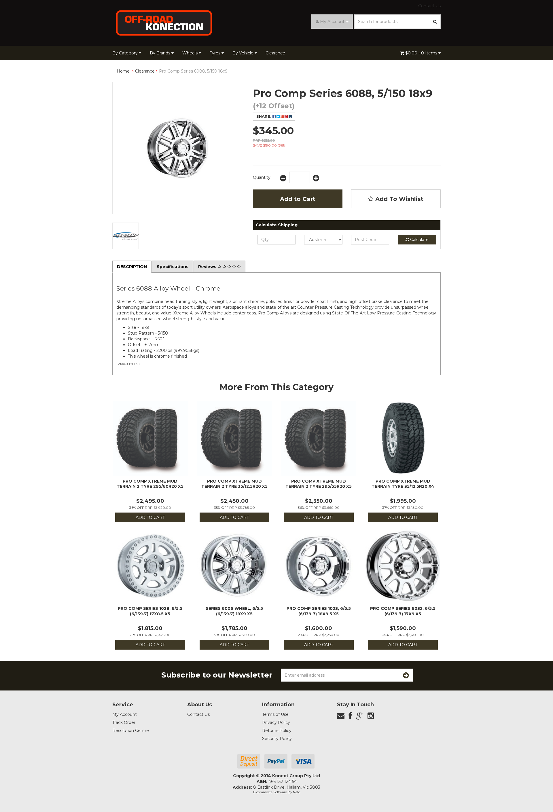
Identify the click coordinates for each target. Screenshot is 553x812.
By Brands (160, 53)
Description (132, 266)
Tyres (215, 53)
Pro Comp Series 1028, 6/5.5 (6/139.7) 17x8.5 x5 (150, 611)
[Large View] (125, 236)
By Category (125, 53)
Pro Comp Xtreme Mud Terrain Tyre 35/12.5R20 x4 (403, 484)
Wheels (190, 53)
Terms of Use (275, 714)
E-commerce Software (270, 792)
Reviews (207, 266)
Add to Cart (297, 199)
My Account (124, 714)
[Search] (435, 21)
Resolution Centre (130, 730)
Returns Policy (276, 730)
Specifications (172, 266)
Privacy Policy (276, 722)
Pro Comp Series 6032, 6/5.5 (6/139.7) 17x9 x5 (402, 611)
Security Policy (277, 738)
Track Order (123, 722)
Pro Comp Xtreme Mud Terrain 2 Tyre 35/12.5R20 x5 (234, 484)
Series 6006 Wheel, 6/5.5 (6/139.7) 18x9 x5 (234, 611)
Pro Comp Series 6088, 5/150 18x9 (193, 71)
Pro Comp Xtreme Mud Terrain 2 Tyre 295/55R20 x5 (318, 484)
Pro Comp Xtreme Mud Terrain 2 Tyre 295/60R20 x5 (150, 484)
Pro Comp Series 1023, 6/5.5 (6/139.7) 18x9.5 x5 (319, 611)
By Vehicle (243, 53)
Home (123, 71)
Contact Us (429, 5)
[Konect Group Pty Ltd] (164, 22)
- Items (421, 53)
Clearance (275, 53)
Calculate (419, 239)
